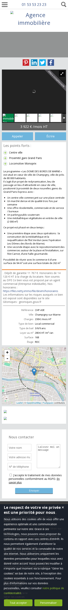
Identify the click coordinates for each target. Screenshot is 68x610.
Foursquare (48, 402)
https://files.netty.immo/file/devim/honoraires (30, 291)
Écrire (50, 136)
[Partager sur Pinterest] (26, 62)
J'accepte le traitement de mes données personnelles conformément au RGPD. (35, 477)
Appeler (17, 136)
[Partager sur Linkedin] (34, 62)
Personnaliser (48, 603)
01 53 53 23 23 (34, 4)
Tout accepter (18, 603)
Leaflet (19, 402)
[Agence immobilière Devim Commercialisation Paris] (34, 46)
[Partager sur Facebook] (51, 62)
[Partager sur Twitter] (42, 62)
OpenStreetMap (33, 402)
